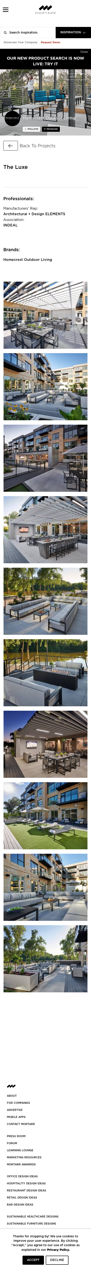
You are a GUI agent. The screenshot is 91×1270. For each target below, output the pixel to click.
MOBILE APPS (16, 1117)
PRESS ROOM (16, 1136)
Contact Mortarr (21, 1124)
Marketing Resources (24, 1157)
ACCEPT (33, 1260)
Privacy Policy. (58, 1249)
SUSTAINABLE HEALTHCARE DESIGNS (33, 1216)
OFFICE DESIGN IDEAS (22, 1176)
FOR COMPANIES (18, 1103)
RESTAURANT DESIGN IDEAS (26, 1190)
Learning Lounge (20, 1150)
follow (32, 129)
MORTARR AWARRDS (21, 1164)
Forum (12, 1143)
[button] (5, 9)
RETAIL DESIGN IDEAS (22, 1197)
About (12, 1096)
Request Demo (50, 42)
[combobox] (73, 32)
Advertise (15, 1110)
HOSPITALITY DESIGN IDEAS (26, 1183)
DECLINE (57, 1260)
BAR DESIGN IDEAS (20, 1204)
